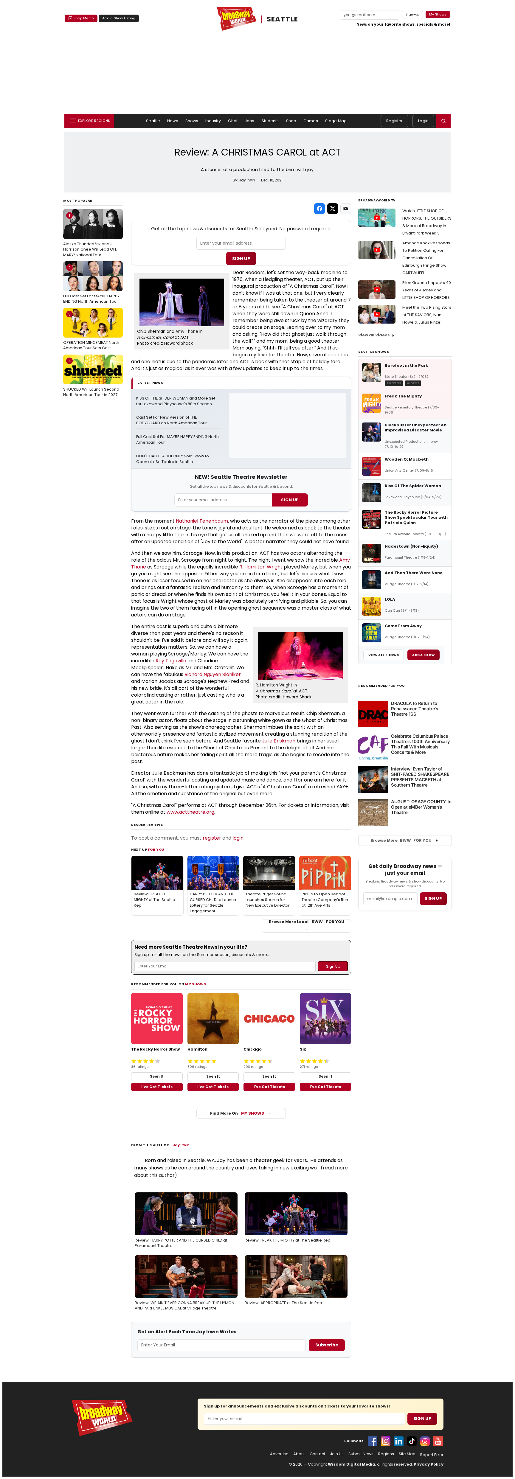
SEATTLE (282, 19)
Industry (213, 121)
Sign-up (413, 14)
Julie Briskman (278, 740)
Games (310, 121)
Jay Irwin (181, 1145)
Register (394, 121)
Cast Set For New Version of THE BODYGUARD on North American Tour (171, 420)
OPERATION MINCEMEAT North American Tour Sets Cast (91, 331)
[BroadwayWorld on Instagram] (385, 1441)
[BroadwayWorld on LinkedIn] (398, 1441)
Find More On (237, 1113)
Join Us (337, 1454)
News (172, 121)
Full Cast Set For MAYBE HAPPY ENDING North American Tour (91, 284)
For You (156, 849)
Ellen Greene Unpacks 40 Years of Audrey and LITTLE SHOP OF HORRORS (426, 290)
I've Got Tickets (157, 1086)
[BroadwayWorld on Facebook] (372, 1441)
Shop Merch (84, 18)
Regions (386, 1454)
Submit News (360, 1454)
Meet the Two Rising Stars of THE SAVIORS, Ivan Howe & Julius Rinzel (426, 314)
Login (423, 121)
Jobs (250, 121)
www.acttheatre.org (190, 812)
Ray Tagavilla (171, 660)
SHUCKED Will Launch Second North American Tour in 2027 (91, 377)
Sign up (433, 898)
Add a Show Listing (118, 18)
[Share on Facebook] (319, 208)
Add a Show (423, 654)
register (212, 838)
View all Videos (374, 335)
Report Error (431, 1455)
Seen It (157, 1076)
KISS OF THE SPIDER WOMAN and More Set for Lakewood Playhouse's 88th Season (176, 401)
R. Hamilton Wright (261, 566)
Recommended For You (381, 685)
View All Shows (383, 654)
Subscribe (326, 1345)
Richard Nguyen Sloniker (212, 674)
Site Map (407, 1454)
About (299, 1454)
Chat (233, 121)
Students (270, 121)
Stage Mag (336, 121)
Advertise (279, 1454)
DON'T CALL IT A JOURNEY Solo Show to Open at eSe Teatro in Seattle (173, 458)
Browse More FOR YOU (401, 840)
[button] (443, 121)
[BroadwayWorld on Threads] (425, 1441)
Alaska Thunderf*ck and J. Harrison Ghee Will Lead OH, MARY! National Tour (90, 235)
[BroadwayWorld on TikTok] (412, 1441)
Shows (191, 121)
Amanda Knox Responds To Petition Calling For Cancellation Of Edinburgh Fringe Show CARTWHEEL (426, 258)
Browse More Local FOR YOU (306, 922)
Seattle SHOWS (373, 351)
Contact (317, 1454)
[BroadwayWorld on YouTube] (438, 1441)
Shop (291, 121)
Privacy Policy (428, 1464)
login (237, 838)
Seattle (153, 121)
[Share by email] (345, 208)
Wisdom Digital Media (351, 1464)
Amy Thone (187, 331)
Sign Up (241, 259)
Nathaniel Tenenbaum (202, 521)
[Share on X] (332, 208)
